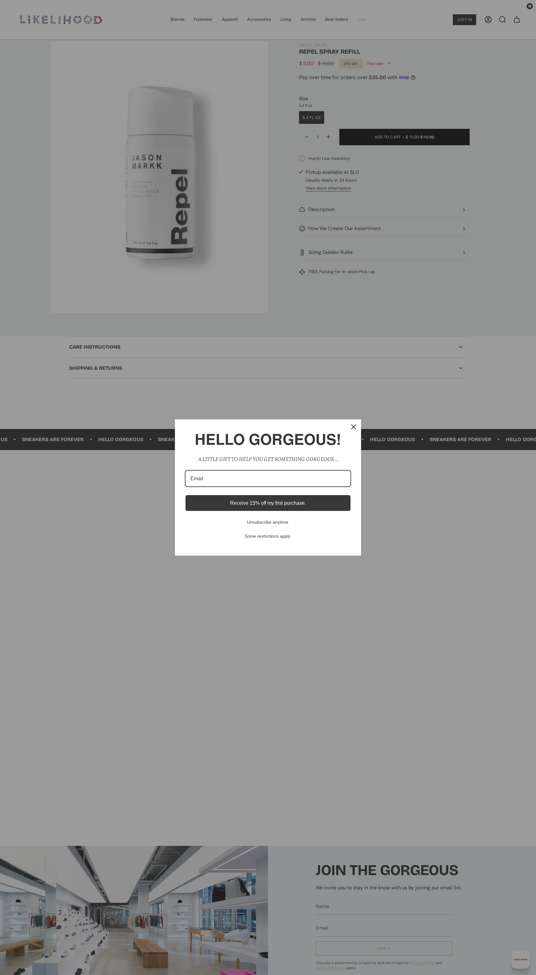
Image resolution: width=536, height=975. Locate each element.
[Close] (353, 426)
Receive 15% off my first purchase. (268, 503)
